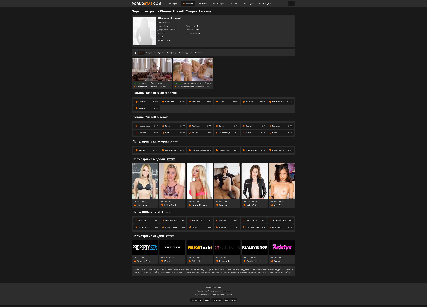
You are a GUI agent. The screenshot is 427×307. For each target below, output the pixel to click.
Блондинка (282, 126)
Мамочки (148, 108)
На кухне (202, 133)
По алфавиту (171, 53)
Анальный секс (175, 150)
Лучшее (161, 53)
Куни (175, 133)
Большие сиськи (282, 102)
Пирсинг (202, 227)
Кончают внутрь (282, 150)
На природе (282, 227)
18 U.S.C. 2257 (196, 300)
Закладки (266, 4)
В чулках (255, 133)
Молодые (148, 150)
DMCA (207, 300)
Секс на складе (255, 220)
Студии (250, 4)
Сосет (282, 133)
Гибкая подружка (175, 227)
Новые (141, 53)
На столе (255, 126)
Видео (204, 4)
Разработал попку (255, 227)
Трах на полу (202, 220)
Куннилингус (175, 102)
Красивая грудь (228, 133)
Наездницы (255, 102)
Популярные (150, 53)
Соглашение (217, 300)
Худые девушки (255, 150)
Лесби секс (148, 133)
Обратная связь (230, 300)
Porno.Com (146, 3)
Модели (189, 4)
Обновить (175, 142)
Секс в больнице (175, 220)
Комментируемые (185, 53)
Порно (174, 4)
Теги (235, 4)
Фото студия (148, 220)
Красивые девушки (202, 150)
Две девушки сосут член (282, 220)
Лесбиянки (202, 102)
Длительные (199, 53)
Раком (175, 126)
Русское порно (228, 150)
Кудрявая (228, 227)
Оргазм (228, 126)
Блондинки (148, 102)
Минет (228, 102)
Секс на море (148, 227)
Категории (219, 4)
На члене (228, 220)
